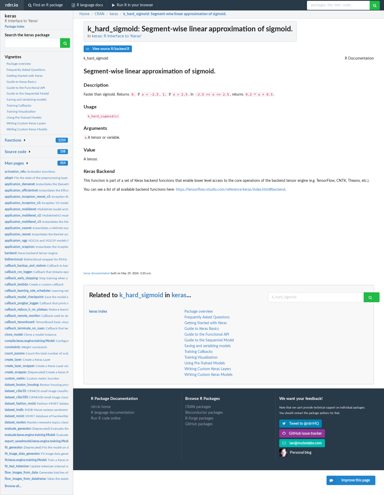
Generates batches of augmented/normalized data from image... (65, 472)
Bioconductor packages (204, 413)
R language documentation (112, 413)
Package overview (19, 63)
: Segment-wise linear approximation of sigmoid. (174, 14)
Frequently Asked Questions (26, 69)
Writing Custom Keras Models (27, 129)
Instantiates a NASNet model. (39, 228)
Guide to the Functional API (26, 87)
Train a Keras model (40, 460)
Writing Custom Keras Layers (26, 123)
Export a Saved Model (53, 441)
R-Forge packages (199, 418)
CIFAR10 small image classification (40, 391)
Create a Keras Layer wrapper (40, 366)
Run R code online (105, 418)
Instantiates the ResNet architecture (43, 234)
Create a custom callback (34, 284)
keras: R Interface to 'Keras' (117, 36)
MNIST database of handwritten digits (41, 416)
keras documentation (97, 273)
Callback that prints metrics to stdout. (48, 303)
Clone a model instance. (31, 334)
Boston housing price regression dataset (50, 384)
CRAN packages (198, 407)
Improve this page (355, 480)
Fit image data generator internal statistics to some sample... (64, 453)
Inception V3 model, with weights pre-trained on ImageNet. (64, 203)
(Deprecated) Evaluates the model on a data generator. (56, 428)
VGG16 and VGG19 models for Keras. (42, 240)
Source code (15, 152)
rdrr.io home (100, 407)
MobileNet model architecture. (42, 209)
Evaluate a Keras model (46, 434)
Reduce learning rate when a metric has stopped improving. (67, 309)
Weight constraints (26, 347)
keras (179, 295)
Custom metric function (32, 378)
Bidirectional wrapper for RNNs (36, 259)
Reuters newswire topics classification (42, 422)
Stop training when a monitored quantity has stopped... (60, 278)
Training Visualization (21, 111)
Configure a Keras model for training (55, 340)
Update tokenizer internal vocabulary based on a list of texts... (60, 466)
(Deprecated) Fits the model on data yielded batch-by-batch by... (58, 447)
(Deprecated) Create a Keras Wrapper (41, 372)
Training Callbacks (19, 105)
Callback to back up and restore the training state (59, 265)
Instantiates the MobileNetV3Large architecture (56, 221)
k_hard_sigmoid (141, 295)
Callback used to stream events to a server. (52, 315)
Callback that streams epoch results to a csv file (51, 271)
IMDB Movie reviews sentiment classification (45, 409)
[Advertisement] (229, 228)
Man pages (14, 163)
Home (84, 14)
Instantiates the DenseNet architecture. (47, 184)
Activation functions (30, 171)
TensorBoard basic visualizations (42, 322)
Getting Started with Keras (25, 75)
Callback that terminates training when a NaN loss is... (62, 328)
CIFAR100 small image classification (42, 397)
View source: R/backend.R (110, 48)
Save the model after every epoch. (48, 297)
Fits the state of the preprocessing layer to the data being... (49, 177)
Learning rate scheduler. (44, 290)
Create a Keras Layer (27, 359)
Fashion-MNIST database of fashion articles (51, 403)
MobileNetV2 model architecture (46, 215)
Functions (13, 140)
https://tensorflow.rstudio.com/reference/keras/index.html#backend (230, 189)
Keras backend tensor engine (31, 253)
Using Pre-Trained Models (24, 117)
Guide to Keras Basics (21, 81)
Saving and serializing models (26, 99)
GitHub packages (199, 424)
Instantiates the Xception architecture (46, 246)
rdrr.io (11, 5)
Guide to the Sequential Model (28, 93)
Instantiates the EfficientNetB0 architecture (51, 190)
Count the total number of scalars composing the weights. (55, 353)
